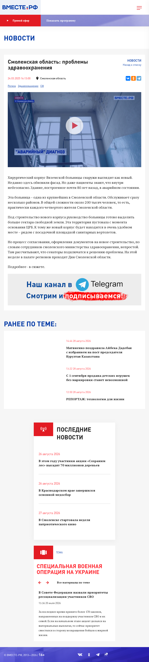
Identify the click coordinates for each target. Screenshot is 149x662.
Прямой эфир (21, 20)
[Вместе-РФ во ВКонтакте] (80, 655)
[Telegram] (139, 78)
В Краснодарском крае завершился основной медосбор (67, 492)
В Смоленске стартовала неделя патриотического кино (64, 522)
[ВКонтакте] (128, 78)
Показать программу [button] (61, 20)
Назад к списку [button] (132, 64)
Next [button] (47, 582)
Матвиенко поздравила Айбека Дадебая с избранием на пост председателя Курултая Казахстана (99, 352)
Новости (134, 60)
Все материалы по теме (73, 582)
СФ (42, 85)
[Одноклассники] (133, 78)
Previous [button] (39, 582)
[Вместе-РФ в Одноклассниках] (89, 655)
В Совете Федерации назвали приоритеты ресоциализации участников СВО (73, 594)
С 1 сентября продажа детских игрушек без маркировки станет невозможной (98, 377)
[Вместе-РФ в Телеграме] (98, 655)
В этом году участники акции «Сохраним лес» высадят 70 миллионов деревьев (72, 463)
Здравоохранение (28, 85)
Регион (12, 85)
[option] (74, 613)
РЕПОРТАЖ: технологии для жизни (95, 399)
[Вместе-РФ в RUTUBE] (106, 655)
